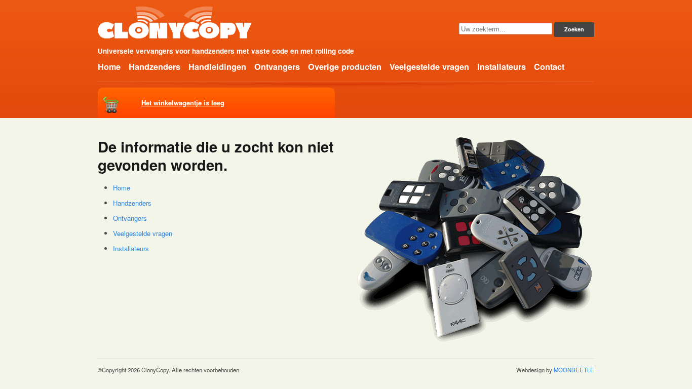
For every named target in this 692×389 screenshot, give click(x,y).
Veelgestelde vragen (429, 66)
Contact (549, 66)
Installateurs (501, 66)
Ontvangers (277, 66)
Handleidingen (217, 66)
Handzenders (154, 66)
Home (109, 66)
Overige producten (344, 66)
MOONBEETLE (574, 370)
